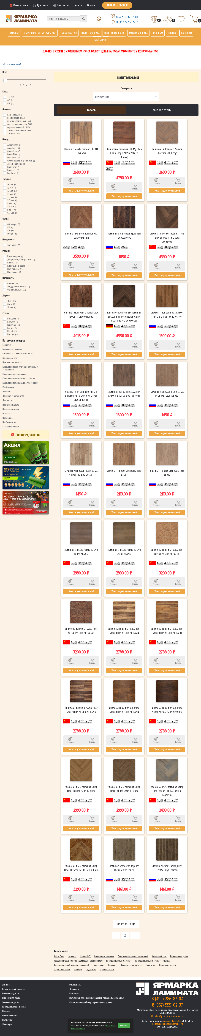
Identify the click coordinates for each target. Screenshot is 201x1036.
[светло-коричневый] (4, 124)
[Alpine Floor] (4, 145)
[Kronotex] (4, 170)
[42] (4, 100)
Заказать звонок (117, 5)
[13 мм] (4, 184)
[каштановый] (4, 114)
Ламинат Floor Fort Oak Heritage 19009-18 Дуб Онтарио (81, 314)
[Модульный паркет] (4, 286)
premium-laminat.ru (172, 1021)
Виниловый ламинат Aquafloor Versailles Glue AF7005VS (81, 630)
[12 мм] (4, 190)
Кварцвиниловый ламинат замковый (20, 382)
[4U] (4, 227)
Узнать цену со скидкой (81, 190)
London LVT (85, 956)
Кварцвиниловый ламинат (15, 374)
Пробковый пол (69, 33)
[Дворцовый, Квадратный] (4, 259)
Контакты (63, 5)
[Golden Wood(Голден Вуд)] (4, 160)
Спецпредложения (28, 435)
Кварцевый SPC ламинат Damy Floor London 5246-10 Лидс (81, 789)
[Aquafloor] (4, 148)
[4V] (4, 230)
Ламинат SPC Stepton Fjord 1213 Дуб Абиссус (124, 235)
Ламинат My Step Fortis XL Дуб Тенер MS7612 (81, 551)
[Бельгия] (4, 321)
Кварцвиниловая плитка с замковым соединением (78, 960)
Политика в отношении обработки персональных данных (96, 997)
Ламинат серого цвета (13, 396)
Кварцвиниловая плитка (14, 1006)
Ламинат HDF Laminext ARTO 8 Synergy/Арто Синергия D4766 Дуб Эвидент (81, 395)
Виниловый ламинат (12, 349)
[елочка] (4, 283)
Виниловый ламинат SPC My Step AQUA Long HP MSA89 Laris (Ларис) (124, 153)
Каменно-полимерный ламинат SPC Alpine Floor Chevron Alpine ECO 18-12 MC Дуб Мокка (124, 316)
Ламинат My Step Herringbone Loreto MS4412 (81, 235)
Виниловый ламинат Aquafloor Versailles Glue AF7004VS (167, 551)
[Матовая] (4, 245)
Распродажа (20, 5)
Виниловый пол (10, 358)
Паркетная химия (11, 409)
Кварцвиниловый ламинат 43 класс (20, 378)
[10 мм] (4, 187)
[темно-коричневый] (4, 130)
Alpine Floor (59, 956)
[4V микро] (4, 224)
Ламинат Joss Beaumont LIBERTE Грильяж (81, 151)
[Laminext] (4, 173)
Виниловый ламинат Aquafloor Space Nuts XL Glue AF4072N (124, 630)
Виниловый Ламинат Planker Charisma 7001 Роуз (167, 151)
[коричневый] (4, 117)
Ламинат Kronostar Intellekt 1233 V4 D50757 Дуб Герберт (167, 393)
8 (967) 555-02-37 (127, 22)
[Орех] (4, 304)
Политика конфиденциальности (167, 1023)
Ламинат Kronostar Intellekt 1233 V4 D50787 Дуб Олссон (81, 472)
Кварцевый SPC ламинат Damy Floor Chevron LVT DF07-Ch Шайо (81, 868)
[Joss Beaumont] (4, 163)
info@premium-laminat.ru (169, 1016)
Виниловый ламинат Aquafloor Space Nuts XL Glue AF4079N (124, 710)
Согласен (124, 1025)
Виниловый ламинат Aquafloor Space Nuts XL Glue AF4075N (81, 710)
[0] (154, 19)
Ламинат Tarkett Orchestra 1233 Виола (167, 472)
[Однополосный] (4, 289)
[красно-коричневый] (4, 121)
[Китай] (4, 331)
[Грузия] (4, 328)
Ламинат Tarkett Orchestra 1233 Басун (124, 472)
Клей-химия (101, 39)
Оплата (78, 5)
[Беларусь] (4, 318)
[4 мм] (4, 203)
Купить (92, 183)
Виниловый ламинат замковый (18, 353)
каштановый (14, 64)
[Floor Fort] (4, 157)
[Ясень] (4, 307)
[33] (4, 97)
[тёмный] (4, 133)
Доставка (42, 5)
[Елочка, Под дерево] (4, 265)
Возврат (92, 5)
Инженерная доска (114, 33)
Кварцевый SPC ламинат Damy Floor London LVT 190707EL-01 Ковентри (167, 790)
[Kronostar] (4, 167)
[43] (4, 103)
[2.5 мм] (4, 197)
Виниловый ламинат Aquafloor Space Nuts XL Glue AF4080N (167, 710)
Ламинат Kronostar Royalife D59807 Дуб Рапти (124, 868)
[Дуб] (4, 301)
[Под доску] (4, 272)
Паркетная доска (90, 33)
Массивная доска (138, 33)
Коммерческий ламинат (13, 989)
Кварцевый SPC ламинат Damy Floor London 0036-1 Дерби (124, 789)
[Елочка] (4, 262)
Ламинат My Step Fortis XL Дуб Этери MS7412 (124, 551)
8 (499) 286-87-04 (127, 17)
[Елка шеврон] (4, 256)
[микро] (4, 233)
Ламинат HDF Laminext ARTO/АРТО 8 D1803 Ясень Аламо (167, 314)
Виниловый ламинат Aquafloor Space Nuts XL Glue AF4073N (167, 630)
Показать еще (126, 924)
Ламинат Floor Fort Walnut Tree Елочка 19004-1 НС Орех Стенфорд (167, 237)
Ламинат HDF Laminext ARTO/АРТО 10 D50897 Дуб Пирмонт (124, 393)
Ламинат (14, 33)
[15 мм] (4, 194)
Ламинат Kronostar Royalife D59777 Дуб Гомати (167, 868)
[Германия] (4, 325)
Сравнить (70, 183)
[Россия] (4, 334)
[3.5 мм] (4, 200)
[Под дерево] (4, 269)
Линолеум (157, 33)
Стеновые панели (11, 426)
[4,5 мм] (4, 206)
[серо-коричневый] (4, 127)
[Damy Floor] (4, 154)
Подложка (186, 33)
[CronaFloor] (4, 151)
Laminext (7, 345)
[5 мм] (4, 209)
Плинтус (172, 33)
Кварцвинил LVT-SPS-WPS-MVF (40, 33)
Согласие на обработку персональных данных (91, 1002)
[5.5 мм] (4, 213)
